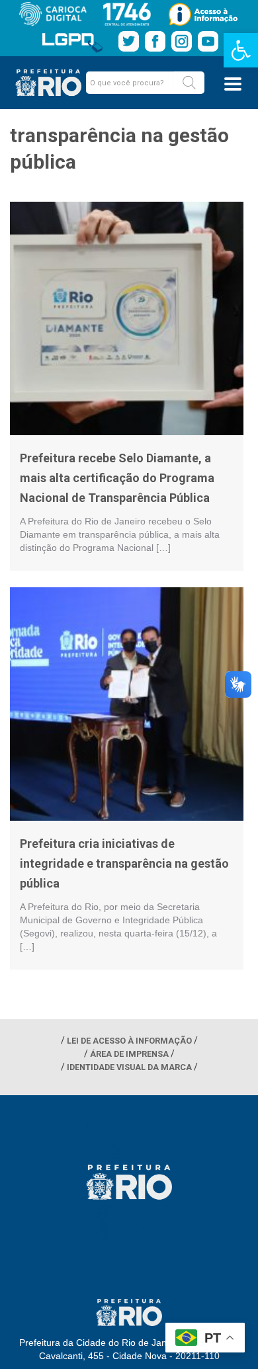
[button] (189, 82)
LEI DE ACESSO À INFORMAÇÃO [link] (129, 1041)
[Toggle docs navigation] (232, 84)
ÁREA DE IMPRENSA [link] (129, 1054)
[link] (241, 50)
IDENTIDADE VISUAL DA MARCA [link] (129, 1067)
